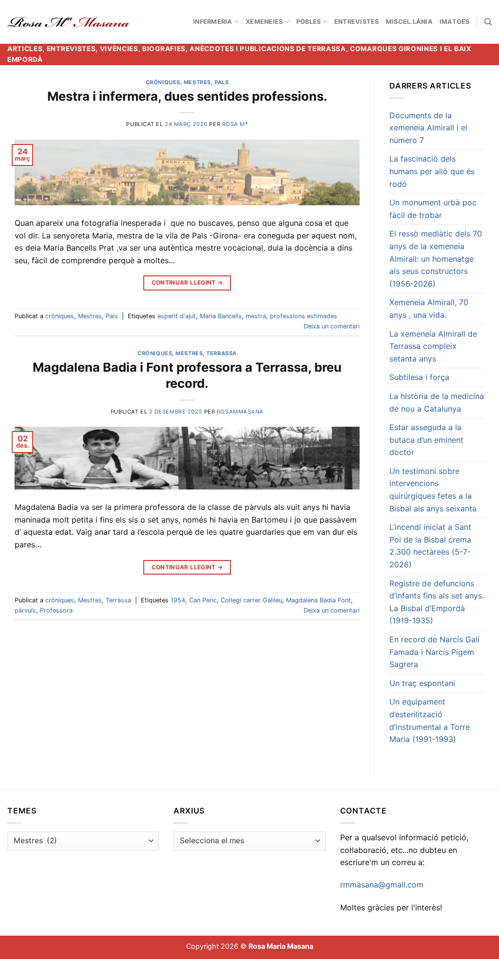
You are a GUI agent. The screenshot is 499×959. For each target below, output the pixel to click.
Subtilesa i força (419, 377)
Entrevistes (356, 21)
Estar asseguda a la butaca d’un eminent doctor (426, 439)
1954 (178, 600)
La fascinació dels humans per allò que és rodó (432, 171)
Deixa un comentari (332, 326)
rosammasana (240, 411)
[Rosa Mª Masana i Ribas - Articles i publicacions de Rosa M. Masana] (68, 22)
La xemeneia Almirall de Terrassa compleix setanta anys (433, 346)
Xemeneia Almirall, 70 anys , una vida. (428, 308)
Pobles (308, 21)
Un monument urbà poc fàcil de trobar (433, 209)
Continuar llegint (187, 282)
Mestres (197, 82)
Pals (221, 82)
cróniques (163, 82)
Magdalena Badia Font (318, 600)
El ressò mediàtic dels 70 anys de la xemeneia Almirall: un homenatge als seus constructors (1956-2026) (435, 258)
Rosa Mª (235, 124)
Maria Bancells (221, 316)
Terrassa (221, 353)
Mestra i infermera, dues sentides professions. (187, 96)
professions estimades (303, 316)
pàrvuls (25, 610)
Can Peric (203, 600)
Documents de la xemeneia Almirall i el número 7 (428, 127)
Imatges (455, 21)
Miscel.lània (409, 21)
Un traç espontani (422, 683)
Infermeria (212, 21)
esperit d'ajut (176, 316)
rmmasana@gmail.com (381, 884)
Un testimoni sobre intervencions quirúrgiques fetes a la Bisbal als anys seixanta (433, 489)
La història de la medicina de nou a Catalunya (436, 402)
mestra (256, 316)
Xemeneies (264, 21)
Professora (56, 610)
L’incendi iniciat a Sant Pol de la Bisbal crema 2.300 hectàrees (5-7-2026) (430, 545)
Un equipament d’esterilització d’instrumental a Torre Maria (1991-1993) (429, 720)
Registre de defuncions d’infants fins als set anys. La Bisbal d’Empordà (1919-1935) (436, 602)
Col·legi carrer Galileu (251, 600)
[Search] (488, 22)
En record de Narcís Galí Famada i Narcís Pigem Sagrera (434, 651)
